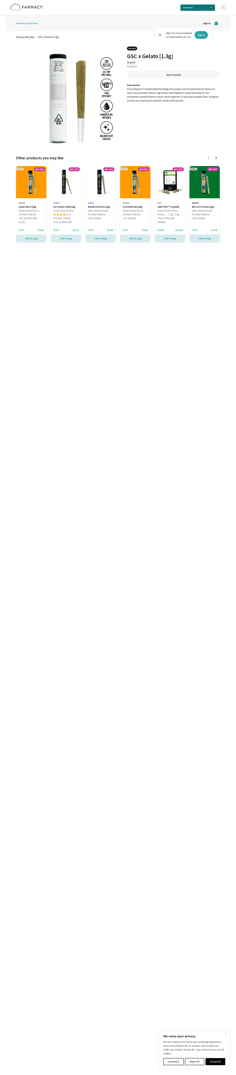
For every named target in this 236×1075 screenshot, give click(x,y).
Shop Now (188, 7)
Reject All (195, 1061)
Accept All (215, 1061)
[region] (194, 1050)
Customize (173, 1061)
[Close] (226, 1034)
